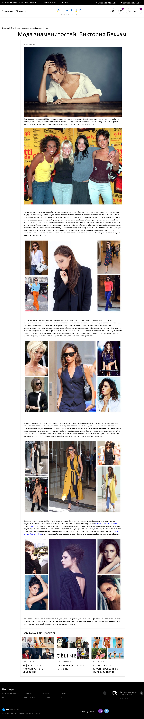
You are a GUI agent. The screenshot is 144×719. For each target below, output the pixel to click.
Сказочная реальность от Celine (71, 667)
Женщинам (7, 11)
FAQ (62, 697)
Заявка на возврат (51, 2)
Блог (40, 2)
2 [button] (120, 698)
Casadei (98, 524)
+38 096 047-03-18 (13, 709)
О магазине (23, 2)
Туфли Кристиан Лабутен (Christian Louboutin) (34, 668)
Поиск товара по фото (107, 2)
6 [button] (127, 698)
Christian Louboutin (110, 524)
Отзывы (46, 693)
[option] (123, 693)
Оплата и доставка (9, 2)
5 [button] (125, 698)
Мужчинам (21, 11)
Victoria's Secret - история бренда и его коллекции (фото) (105, 668)
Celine (31, 526)
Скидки (33, 2)
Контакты (64, 2)
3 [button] (122, 698)
